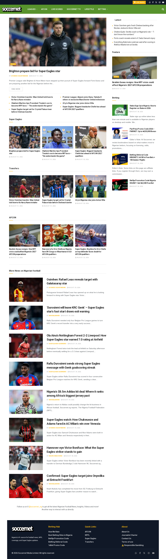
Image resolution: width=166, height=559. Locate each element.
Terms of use (127, 542)
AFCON (44, 9)
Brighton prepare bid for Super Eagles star (34, 71)
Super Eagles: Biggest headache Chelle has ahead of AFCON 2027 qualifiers (88, 153)
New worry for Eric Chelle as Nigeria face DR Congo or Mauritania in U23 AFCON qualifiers (57, 251)
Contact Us (126, 538)
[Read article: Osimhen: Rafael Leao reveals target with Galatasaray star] (26, 290)
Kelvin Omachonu (55, 456)
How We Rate (53, 532)
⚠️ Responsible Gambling (133, 545)
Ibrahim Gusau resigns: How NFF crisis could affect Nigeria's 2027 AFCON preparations (22, 251)
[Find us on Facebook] (152, 2)
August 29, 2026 (74, 287)
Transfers (89, 542)
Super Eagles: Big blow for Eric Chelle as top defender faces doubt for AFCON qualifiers (90, 251)
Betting (102, 9)
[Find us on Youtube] (163, 2)
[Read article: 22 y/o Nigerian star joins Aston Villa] (90, 186)
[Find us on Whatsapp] (150, 2)
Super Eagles (90, 538)
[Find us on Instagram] (159, 2)
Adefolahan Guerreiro (57, 344)
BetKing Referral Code (58, 542)
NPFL (87, 535)
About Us (125, 532)
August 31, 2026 (36, 76)
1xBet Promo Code (56, 545)
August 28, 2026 (71, 456)
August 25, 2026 (137, 186)
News (13, 64)
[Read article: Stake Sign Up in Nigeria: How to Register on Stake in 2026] (120, 110)
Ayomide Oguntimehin (19, 76)
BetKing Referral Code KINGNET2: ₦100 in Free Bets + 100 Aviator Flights (142, 157)
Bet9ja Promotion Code (58, 538)
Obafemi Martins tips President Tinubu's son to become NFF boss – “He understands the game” (56, 153)
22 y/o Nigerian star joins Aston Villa (78, 103)
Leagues (31, 9)
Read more (17, 89)
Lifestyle (89, 9)
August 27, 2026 (119, 89)
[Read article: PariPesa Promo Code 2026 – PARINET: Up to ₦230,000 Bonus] (120, 133)
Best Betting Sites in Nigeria (60, 535)
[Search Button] (163, 9)
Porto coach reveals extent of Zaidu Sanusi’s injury (134, 38)
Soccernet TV (74, 9)
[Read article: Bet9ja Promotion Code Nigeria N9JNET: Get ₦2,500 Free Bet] (120, 184)
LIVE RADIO (140, 2)
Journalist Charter (129, 535)
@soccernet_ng (35, 507)
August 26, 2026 (137, 163)
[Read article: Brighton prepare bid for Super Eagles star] (57, 42)
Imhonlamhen (54, 315)
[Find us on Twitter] (156, 2)
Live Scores (57, 9)
